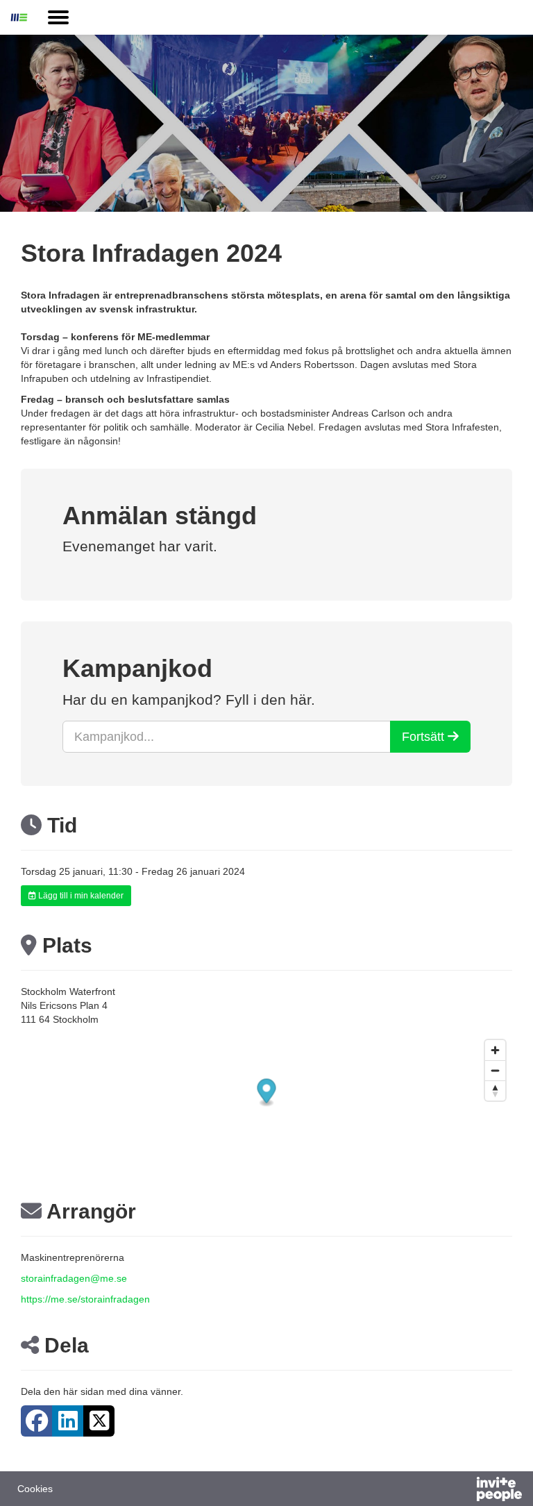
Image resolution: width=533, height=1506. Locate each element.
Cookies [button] (35, 1488)
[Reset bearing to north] (495, 1090)
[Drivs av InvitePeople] (463, 1491)
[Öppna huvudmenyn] (58, 17)
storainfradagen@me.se (74, 1278)
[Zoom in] (495, 1050)
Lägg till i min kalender (80, 896)
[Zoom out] (495, 1070)
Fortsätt (425, 737)
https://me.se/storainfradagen (85, 1299)
